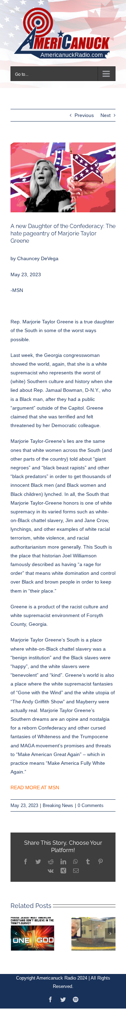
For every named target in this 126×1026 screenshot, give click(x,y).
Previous (84, 111)
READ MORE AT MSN (34, 783)
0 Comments (91, 801)
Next (105, 111)
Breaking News (58, 801)
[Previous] (15, 929)
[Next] (110, 929)
